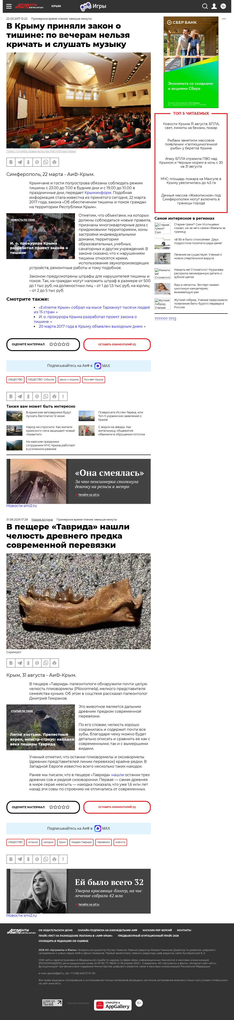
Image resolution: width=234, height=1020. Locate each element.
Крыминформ (98, 193)
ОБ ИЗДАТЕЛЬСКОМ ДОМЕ (56, 930)
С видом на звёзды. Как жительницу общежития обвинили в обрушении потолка (121, 430)
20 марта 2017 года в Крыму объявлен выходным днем (91, 326)
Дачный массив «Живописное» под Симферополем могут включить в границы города (191, 199)
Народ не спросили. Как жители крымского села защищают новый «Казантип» (50, 430)
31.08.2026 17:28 (17, 519)
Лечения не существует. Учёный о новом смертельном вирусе (198, 256)
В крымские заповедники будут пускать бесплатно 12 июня (48, 414)
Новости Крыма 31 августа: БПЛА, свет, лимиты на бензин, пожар (191, 126)
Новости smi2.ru (21, 506)
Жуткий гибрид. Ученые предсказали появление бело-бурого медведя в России (200, 303)
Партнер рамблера (78, 1003)
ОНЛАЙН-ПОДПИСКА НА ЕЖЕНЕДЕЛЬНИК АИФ (107, 930)
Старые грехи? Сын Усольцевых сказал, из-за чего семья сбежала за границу (199, 228)
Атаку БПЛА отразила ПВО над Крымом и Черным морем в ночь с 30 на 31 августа (191, 163)
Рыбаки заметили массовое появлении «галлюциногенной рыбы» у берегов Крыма (191, 144)
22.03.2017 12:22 (16, 18)
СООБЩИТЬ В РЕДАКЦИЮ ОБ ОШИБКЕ (63, 941)
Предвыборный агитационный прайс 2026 (148, 935)
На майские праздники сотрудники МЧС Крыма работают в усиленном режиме (50, 445)
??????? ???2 (165, 319)
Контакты (184, 930)
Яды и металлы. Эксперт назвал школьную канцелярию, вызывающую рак (196, 288)
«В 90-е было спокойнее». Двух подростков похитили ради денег (198, 241)
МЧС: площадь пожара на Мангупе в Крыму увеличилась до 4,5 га (191, 181)
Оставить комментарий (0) (117, 344)
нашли (118, 775)
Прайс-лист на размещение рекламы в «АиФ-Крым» (76, 935)
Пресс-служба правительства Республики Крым (41, 151)
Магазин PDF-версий (157, 930)
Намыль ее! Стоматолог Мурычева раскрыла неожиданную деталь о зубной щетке (198, 273)
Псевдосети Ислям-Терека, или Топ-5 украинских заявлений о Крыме (120, 416)
